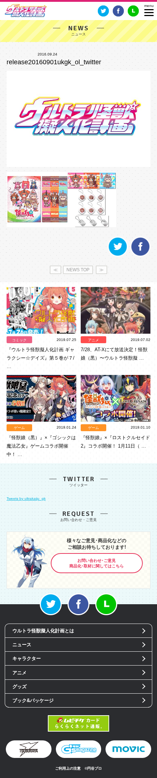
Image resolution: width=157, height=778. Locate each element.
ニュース (21, 644)
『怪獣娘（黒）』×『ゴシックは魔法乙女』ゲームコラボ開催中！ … (41, 446)
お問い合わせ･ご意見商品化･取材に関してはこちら (96, 563)
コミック (19, 340)
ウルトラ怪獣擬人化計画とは (43, 630)
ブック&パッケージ (33, 700)
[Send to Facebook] (140, 255)
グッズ (19, 686)
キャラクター (26, 658)
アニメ (93, 340)
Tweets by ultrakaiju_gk (26, 499)
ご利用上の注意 (68, 768)
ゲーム (19, 428)
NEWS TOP (77, 269)
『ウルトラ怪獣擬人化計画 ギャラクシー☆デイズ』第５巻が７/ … (40, 358)
